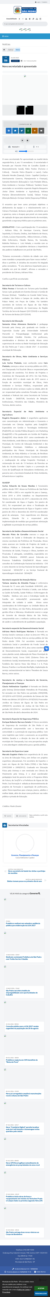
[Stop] (27, 140)
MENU (6, 36)
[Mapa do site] (36, 18)
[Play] (22, 140)
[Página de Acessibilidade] (40, 18)
